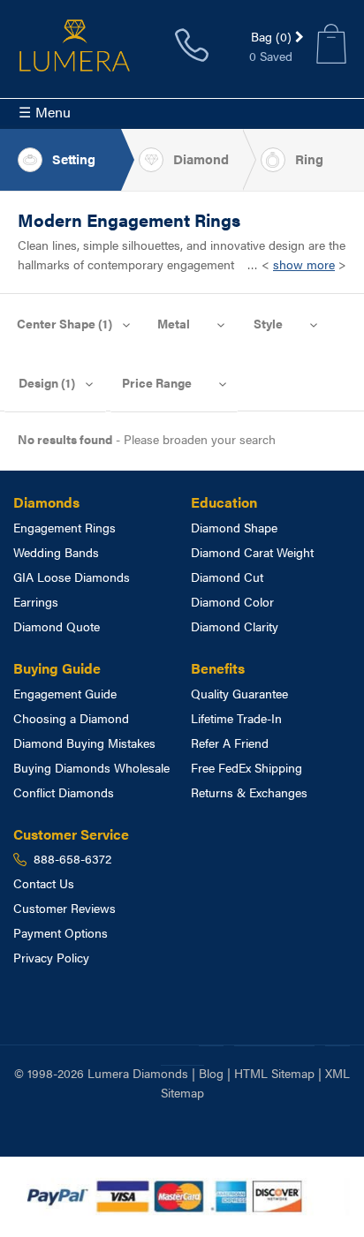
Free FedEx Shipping (246, 767)
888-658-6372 (192, 45)
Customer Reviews (64, 907)
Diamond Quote (56, 626)
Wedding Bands (56, 552)
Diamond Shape (234, 527)
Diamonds (46, 502)
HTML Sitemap (274, 1073)
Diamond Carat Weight (252, 552)
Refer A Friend (230, 742)
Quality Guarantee (239, 693)
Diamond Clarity (234, 626)
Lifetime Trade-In (236, 718)
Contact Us (43, 883)
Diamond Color (232, 601)
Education (224, 502)
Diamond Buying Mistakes (84, 742)
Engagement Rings (64, 527)
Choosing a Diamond (71, 718)
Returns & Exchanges (249, 792)
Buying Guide (57, 668)
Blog (211, 1073)
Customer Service (71, 834)
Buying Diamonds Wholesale (91, 767)
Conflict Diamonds (63, 792)
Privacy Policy (51, 957)
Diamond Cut (227, 576)
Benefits (218, 668)
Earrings (35, 601)
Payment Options (60, 932)
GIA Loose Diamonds (71, 576)
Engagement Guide (65, 693)
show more (304, 264)
